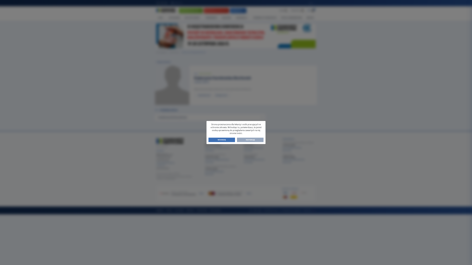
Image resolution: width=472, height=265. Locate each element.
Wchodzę (222, 140)
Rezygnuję (250, 140)
